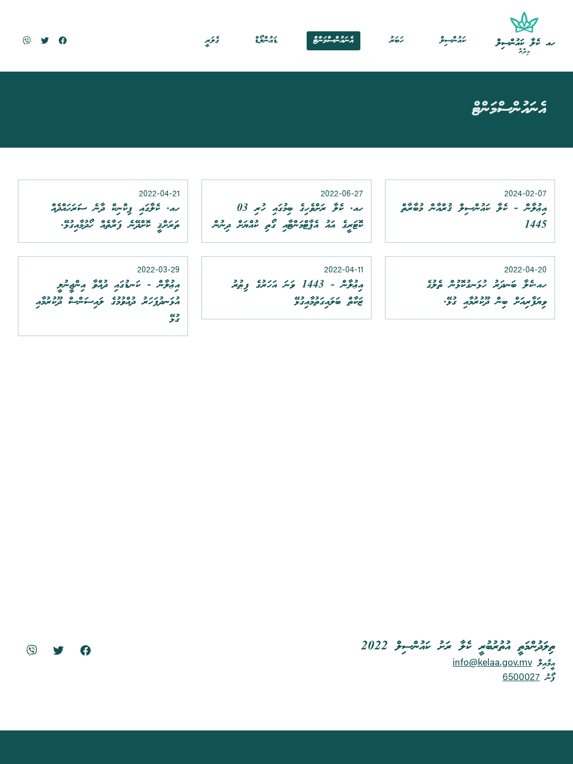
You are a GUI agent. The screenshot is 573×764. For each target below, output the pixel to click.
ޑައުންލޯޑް (266, 41)
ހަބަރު (396, 41)
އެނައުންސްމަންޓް (333, 41)
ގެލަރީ (212, 41)
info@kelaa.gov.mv (492, 663)
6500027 (521, 678)
